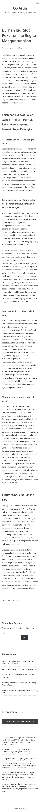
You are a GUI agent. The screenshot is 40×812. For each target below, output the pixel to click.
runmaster (25, 48)
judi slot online (29, 758)
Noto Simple (23, 809)
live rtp (25, 772)
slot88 (29, 738)
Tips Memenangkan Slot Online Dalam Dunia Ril (19, 669)
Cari (3, 633)
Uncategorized (13, 600)
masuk (15, 628)
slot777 (24, 784)
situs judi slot (15, 749)
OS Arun (20, 8)
